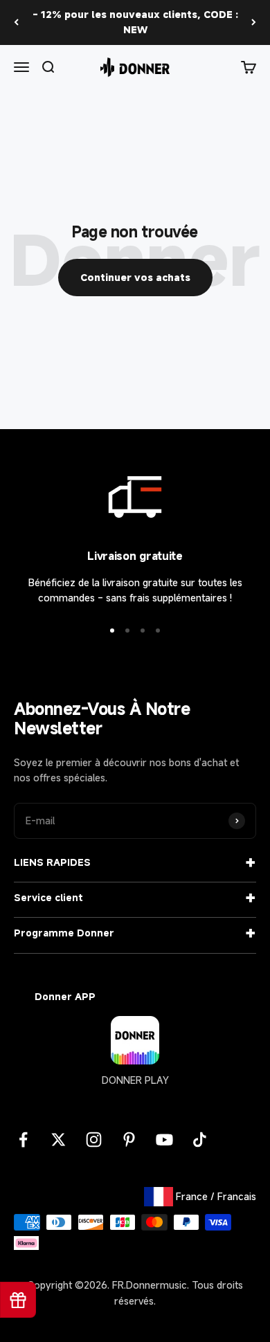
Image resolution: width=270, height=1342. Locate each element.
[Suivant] (253, 22)
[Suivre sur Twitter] (58, 1139)
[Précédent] (16, 22)
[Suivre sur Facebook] (23, 1139)
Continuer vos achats (135, 277)
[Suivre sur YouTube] (164, 1139)
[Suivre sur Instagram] (93, 1139)
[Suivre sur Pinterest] (129, 1139)
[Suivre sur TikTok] (199, 1139)
